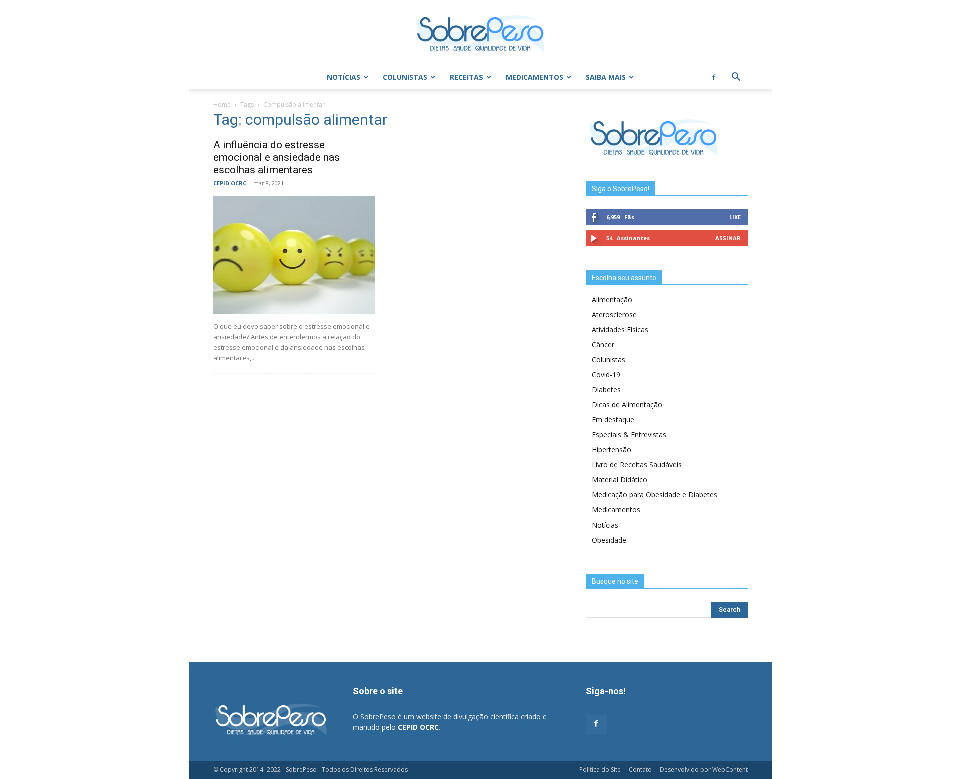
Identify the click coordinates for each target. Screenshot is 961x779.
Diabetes (606, 389)
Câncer (603, 344)
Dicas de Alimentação (627, 404)
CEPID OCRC (229, 183)
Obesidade (609, 540)
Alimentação (612, 299)
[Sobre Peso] (480, 33)
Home (222, 104)
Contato (640, 769)
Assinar (728, 238)
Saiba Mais (606, 77)
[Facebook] (713, 77)
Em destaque (613, 419)
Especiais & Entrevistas (629, 434)
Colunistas (405, 77)
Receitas (466, 77)
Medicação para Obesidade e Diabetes (654, 494)
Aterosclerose (614, 314)
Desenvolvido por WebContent (704, 769)
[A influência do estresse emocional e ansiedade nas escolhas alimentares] (294, 255)
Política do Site (600, 769)
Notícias (343, 77)
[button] (736, 78)
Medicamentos (534, 77)
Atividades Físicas (620, 329)
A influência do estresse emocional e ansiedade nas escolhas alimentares (276, 157)
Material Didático (619, 479)
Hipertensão (611, 449)
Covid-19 (606, 374)
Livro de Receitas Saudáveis (637, 464)
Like (735, 217)
